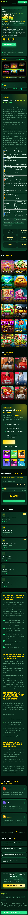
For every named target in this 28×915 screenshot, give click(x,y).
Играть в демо (9, 442)
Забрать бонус (8, 44)
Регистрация (22, 2)
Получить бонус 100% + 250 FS (14, 885)
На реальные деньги (11, 446)
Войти (14, 2)
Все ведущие (5, 354)
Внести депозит (13, 501)
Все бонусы (7, 49)
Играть (23, 910)
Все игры (4, 258)
